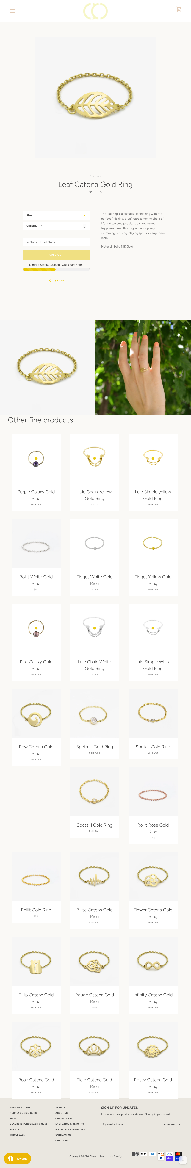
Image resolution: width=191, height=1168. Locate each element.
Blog (13, 1118)
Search (60, 1107)
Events (14, 1129)
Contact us (63, 1135)
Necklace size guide (23, 1113)
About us (61, 1113)
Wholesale (17, 1135)
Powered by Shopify (111, 1156)
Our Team (61, 1140)
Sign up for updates (119, 1108)
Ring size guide (20, 1107)
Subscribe (170, 1124)
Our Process (64, 1118)
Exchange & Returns (69, 1124)
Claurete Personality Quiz (28, 1124)
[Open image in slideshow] (95, 97)
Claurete (94, 1156)
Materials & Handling (70, 1129)
